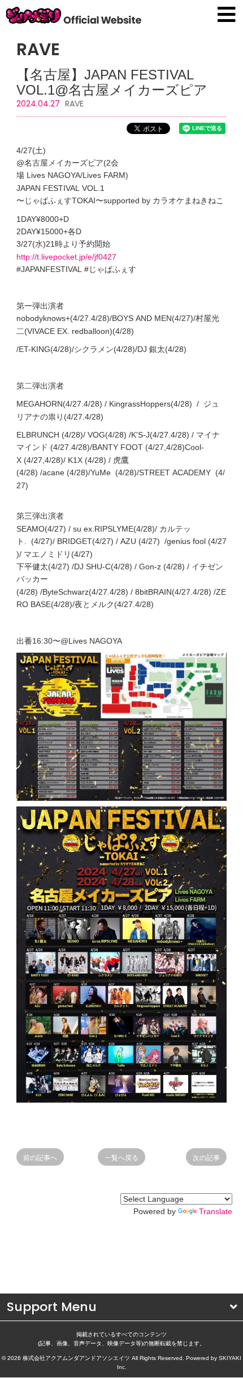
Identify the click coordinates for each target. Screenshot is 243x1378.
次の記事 (206, 1158)
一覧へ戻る (121, 1158)
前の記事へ (40, 1158)
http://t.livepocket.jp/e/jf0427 (66, 256)
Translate (215, 1211)
